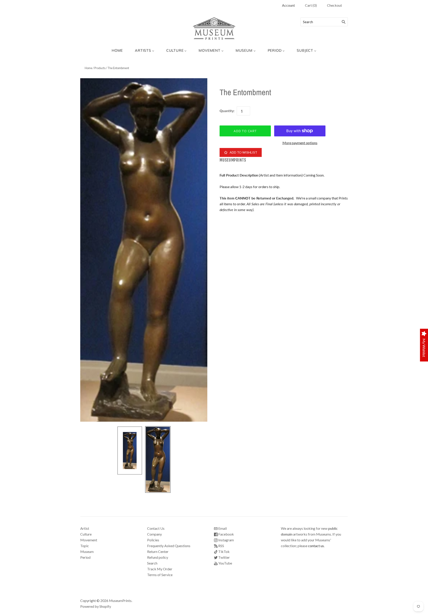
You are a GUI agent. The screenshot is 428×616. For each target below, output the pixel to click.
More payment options (299, 143)
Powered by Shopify (95, 606)
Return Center (158, 551)
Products (99, 68)
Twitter (224, 557)
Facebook (226, 534)
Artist (84, 528)
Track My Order (159, 569)
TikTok (224, 551)
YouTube (225, 563)
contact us (316, 546)
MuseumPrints (233, 160)
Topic (84, 546)
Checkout (334, 5)
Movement (88, 540)
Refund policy (157, 557)
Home (88, 68)
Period (85, 557)
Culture (86, 534)
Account (288, 5)
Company (154, 534)
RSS (221, 546)
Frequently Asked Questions (168, 546)
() (311, 5)
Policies (153, 540)
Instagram (226, 540)
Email (222, 528)
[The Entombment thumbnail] (129, 450)
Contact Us (156, 528)
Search (152, 563)
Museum (87, 551)
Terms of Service (160, 575)
